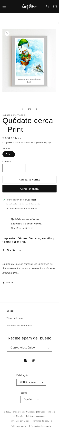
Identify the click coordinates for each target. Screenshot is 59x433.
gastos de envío (13, 143)
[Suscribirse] (48, 348)
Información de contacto (40, 426)
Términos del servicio (42, 421)
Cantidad (6, 161)
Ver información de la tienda (22, 208)
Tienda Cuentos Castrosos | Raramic (28, 412)
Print (8, 154)
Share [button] (9, 282)
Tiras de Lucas (15, 318)
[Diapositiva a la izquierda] (22, 109)
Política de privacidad (19, 421)
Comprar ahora (29, 188)
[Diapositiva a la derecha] (36, 109)
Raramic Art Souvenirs (19, 325)
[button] (4, 6)
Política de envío (18, 426)
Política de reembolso (36, 416)
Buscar (10, 310)
